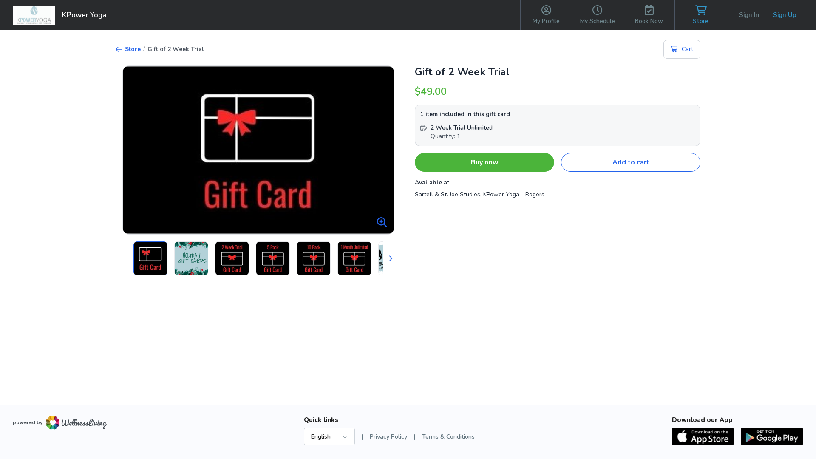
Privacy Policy (388, 437)
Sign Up (784, 15)
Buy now (485, 162)
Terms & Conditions (448, 437)
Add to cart (630, 162)
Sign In (749, 15)
